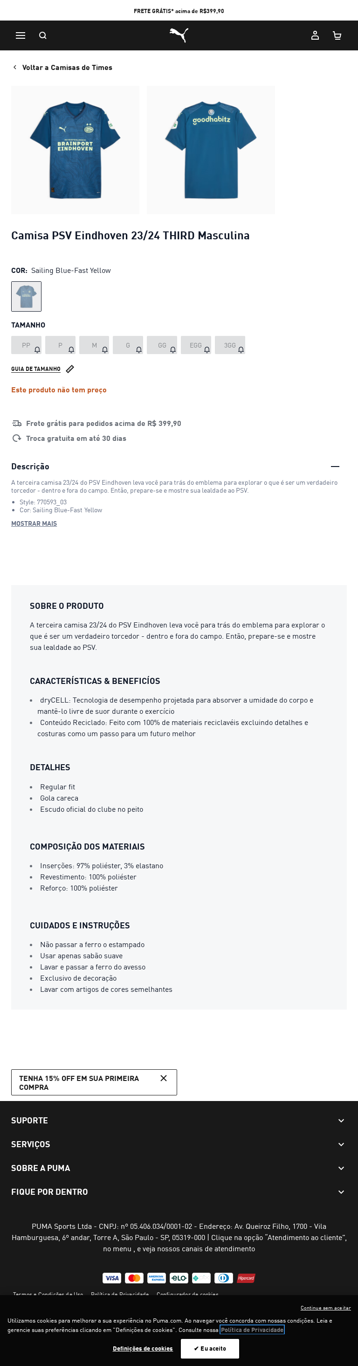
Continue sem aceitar (326, 1307)
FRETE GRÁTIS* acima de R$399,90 (179, 10)
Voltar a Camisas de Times (67, 67)
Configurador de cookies (188, 1294)
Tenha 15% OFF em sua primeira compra (79, 1082)
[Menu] (20, 35)
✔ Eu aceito (210, 1348)
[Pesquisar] (43, 35)
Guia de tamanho (36, 368)
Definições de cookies (143, 1348)
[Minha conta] (315, 35)
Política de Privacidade (120, 1294)
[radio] (26, 296)
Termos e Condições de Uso (48, 1294)
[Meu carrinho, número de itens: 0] (337, 35)
